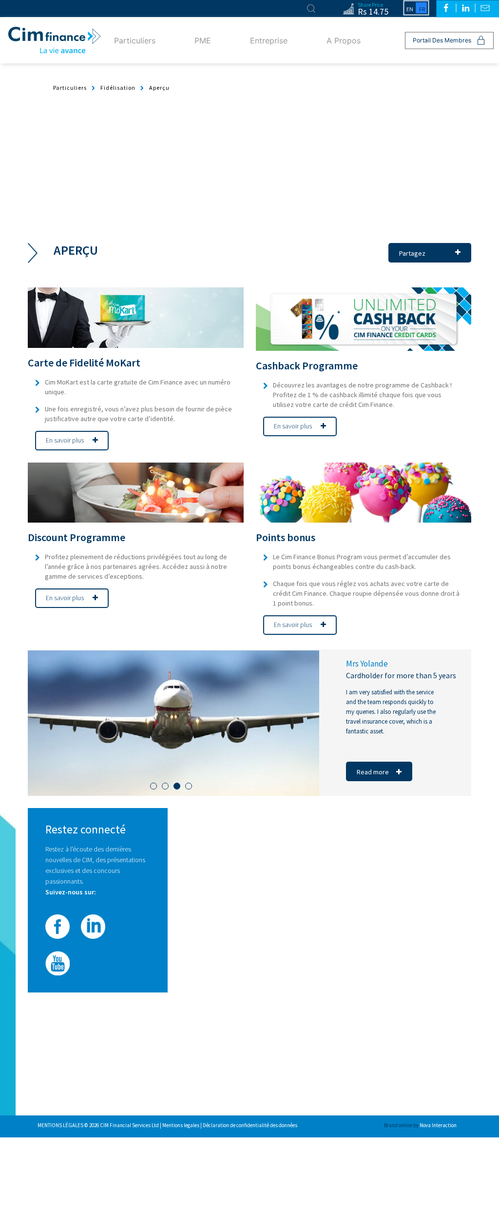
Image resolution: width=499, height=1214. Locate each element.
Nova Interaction (438, 1125)
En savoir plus (65, 440)
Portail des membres (442, 40)
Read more (373, 772)
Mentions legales (181, 1125)
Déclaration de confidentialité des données (250, 1125)
